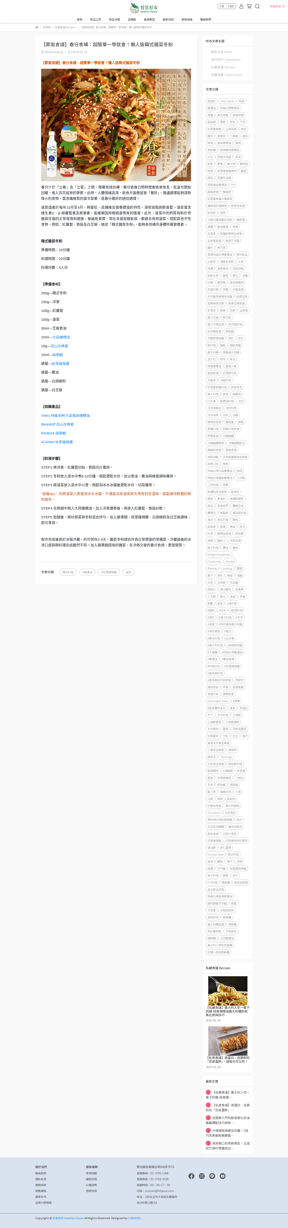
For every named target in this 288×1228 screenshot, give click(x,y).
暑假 (225, 275)
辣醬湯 (237, 394)
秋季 (210, 533)
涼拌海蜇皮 (214, 408)
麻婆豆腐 (241, 296)
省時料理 (212, 917)
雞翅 (243, 171)
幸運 (232, 596)
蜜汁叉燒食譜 (215, 324)
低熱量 (221, 784)
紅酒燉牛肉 (229, 373)
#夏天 (227, 631)
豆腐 (232, 310)
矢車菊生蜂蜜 (215, 764)
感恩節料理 (235, 764)
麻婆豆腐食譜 (236, 303)
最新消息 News (221, 51)
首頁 (79, 19)
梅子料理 (212, 875)
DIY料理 (212, 882)
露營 (225, 875)
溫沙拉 (211, 359)
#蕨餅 (211, 610)
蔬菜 (223, 359)
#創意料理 (236, 610)
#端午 (211, 617)
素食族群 (222, 506)
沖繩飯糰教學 (215, 443)
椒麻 (225, 464)
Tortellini (213, 813)
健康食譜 (228, 694)
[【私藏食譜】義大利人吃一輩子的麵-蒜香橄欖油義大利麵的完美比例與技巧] (228, 991)
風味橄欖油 (224, 143)
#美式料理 (213, 638)
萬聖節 (224, 513)
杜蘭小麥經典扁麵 (218, 952)
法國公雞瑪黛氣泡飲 (219, 219)
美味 (232, 526)
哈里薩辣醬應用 (226, 171)
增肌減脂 (212, 457)
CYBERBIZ (134, 1218)
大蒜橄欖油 (61, 337)
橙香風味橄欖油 (217, 185)
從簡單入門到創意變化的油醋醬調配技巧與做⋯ (228, 1120)
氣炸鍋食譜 (214, 331)
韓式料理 (67, 572)
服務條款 (40, 1185)
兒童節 (239, 589)
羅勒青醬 (235, 345)
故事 (220, 603)
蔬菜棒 (211, 526)
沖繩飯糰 (228, 436)
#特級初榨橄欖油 (232, 652)
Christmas (214, 561)
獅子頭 (231, 164)
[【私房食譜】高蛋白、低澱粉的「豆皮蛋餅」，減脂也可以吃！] (228, 1041)
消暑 (245, 275)
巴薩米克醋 (224, 157)
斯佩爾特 (212, 771)
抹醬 (225, 289)
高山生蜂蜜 (59, 346)
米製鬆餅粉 (227, 910)
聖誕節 (211, 122)
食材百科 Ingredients (226, 59)
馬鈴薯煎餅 (214, 931)
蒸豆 (232, 359)
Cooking (226, 568)
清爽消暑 (238, 268)
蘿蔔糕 (227, 192)
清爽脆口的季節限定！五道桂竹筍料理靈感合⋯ (228, 1145)
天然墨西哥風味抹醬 (219, 296)
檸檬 (235, 227)
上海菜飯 (231, 129)
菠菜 (128, 572)
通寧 (223, 212)
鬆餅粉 (231, 799)
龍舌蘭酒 (222, 227)
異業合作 (40, 1197)
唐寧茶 (211, 757)
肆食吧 (232, 750)
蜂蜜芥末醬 (232, 240)
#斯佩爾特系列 (216, 708)
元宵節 (221, 582)
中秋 (225, 736)
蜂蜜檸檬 (238, 115)
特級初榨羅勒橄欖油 (219, 478)
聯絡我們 (205, 19)
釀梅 (220, 861)
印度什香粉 (229, 833)
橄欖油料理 (227, 401)
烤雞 (210, 115)
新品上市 (95, 19)
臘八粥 (211, 792)
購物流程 (91, 1179)
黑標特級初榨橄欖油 (219, 254)
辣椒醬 (230, 331)
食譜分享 (212, 694)
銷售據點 (40, 1191)
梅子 (230, 861)
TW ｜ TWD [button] (227, 6)
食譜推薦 (238, 687)
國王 (223, 596)
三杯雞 (240, 478)
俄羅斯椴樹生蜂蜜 (231, 233)
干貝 (242, 122)
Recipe (230, 561)
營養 (223, 526)
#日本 (222, 610)
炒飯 (210, 282)
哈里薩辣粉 (224, 778)
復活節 (211, 847)
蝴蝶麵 (211, 938)
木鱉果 (211, 380)
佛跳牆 (234, 784)
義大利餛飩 (232, 805)
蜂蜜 (210, 171)
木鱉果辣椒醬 (215, 338)
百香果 (211, 233)
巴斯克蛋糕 (239, 729)
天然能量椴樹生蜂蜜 (235, 457)
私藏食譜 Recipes (223, 67)
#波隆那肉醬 (234, 645)
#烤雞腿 (228, 771)
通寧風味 (222, 268)
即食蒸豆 (236, 387)
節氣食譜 (212, 833)
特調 (210, 268)
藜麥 (243, 129)
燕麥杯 (239, 680)
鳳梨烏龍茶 (235, 826)
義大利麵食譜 (215, 924)
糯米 (245, 136)
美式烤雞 (222, 115)
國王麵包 (225, 589)
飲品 (210, 506)
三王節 (211, 596)
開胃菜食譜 (214, 422)
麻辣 (223, 310)
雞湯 (238, 143)
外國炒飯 (212, 289)
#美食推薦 (228, 659)
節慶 (210, 603)
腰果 (210, 498)
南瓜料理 (222, 519)
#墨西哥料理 (215, 673)
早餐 (225, 687)
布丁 (210, 715)
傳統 (230, 575)
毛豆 (235, 736)
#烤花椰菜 (213, 631)
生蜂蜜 (244, 310)
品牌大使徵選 (43, 1202)
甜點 (210, 178)
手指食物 (231, 931)
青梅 (239, 861)
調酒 (210, 227)
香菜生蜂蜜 (241, 882)
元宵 (210, 582)
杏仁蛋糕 (225, 847)
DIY (233, 185)
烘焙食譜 (235, 540)
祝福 (242, 596)
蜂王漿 (227, 317)
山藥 (210, 799)
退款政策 (91, 1191)
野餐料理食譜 (231, 429)
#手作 (239, 617)
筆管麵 (232, 924)
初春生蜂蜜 (214, 805)
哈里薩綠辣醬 (238, 868)
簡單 (210, 540)
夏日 (235, 275)
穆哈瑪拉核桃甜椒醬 (219, 819)
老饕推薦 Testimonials (226, 74)
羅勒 (223, 345)
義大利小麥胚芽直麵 (219, 945)
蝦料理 (211, 345)
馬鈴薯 (211, 150)
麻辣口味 (212, 464)
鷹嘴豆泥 (238, 506)
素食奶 (221, 498)
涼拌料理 (231, 408)
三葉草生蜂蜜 (215, 750)
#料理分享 (213, 666)
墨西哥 (221, 282)
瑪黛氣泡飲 (227, 261)
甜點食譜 (212, 192)
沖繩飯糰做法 (236, 443)
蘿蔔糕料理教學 (217, 206)
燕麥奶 (244, 708)
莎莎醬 (221, 868)
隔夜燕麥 (212, 687)
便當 (233, 903)
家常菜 (211, 310)
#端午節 (232, 603)
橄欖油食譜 (224, 533)
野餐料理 (212, 429)
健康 (225, 485)
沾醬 (235, 415)
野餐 (241, 422)
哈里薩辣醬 (214, 129)
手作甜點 (212, 729)
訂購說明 (91, 1185)
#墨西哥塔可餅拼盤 (219, 680)
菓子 (210, 575)
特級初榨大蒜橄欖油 (219, 471)
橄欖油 (211, 108)
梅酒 (210, 868)
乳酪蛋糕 (212, 736)
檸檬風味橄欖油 (229, 150)
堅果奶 (235, 492)
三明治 (239, 778)
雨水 (239, 819)
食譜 (241, 101)
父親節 (237, 715)
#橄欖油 (87, 572)
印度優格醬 (214, 840)
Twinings (226, 757)
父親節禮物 (232, 722)
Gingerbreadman (218, 554)
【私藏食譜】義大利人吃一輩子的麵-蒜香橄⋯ (228, 1094)
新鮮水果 (212, 275)
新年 (232, 122)
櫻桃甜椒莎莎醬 (217, 903)
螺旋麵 (226, 882)
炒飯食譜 (238, 289)
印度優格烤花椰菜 (236, 840)
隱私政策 (40, 1179)
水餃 (225, 415)
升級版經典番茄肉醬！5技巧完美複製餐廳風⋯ (227, 1133)
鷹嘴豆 (211, 513)
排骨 (210, 143)
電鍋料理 (225, 792)
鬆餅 (220, 799)
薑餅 (235, 547)
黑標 (220, 164)
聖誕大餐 (231, 366)
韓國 (239, 568)
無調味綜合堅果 (217, 492)
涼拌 (241, 401)
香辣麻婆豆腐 (215, 303)
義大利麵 (212, 352)
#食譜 (211, 624)
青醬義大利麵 (231, 352)
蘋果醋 (57, 355)
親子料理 (212, 547)
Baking (212, 568)
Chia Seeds (227, 101)
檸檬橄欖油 (214, 366)
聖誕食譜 (212, 373)
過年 (220, 575)
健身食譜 (231, 450)
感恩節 (239, 533)
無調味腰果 (237, 498)
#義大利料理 (215, 645)
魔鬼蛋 (230, 422)
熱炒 (231, 338)
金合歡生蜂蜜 (215, 889)
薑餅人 (221, 540)
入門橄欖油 (227, 938)
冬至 (210, 784)
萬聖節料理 (239, 513)
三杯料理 (212, 485)
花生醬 (234, 582)
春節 (223, 122)
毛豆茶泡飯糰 (215, 826)
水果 (241, 261)
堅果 (210, 778)
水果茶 (211, 261)
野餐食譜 (212, 436)
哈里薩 (241, 771)
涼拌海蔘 (212, 415)
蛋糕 (225, 729)
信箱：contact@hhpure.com (155, 1191)
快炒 (241, 338)
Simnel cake (215, 854)
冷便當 (211, 910)
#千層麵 (212, 652)
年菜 (238, 157)
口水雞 (211, 401)
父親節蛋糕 (214, 722)
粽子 (235, 875)
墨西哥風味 (237, 282)
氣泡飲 (211, 212)
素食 (232, 708)
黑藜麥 (221, 136)
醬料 (210, 247)
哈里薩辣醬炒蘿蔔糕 (219, 199)
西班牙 (211, 589)
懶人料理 (212, 394)
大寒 (238, 792)
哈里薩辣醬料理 (217, 387)
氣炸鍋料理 (235, 324)
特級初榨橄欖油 (229, 108)
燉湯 (225, 394)
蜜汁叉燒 (212, 317)
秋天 (242, 526)
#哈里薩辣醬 (109, 572)
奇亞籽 (211, 101)
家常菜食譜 (238, 206)
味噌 (239, 471)
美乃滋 (221, 247)
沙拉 (210, 157)
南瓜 (210, 519)
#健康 (236, 701)
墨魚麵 (227, 917)
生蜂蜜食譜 (214, 240)
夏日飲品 (241, 254)
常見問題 (91, 1173)
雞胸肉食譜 (214, 450)
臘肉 (210, 136)
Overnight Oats (217, 701)
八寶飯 (234, 136)
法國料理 (225, 380)
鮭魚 (210, 164)
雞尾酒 (240, 219)
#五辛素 (229, 638)
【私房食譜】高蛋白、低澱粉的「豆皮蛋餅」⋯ (228, 1107)
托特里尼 (230, 813)
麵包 (235, 519)
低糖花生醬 (224, 178)
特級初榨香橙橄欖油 (219, 896)
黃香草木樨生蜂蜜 (218, 743)
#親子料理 (225, 617)
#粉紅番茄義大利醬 (230, 624)
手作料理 (222, 715)
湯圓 (239, 575)
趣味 (225, 547)
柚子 (245, 736)
